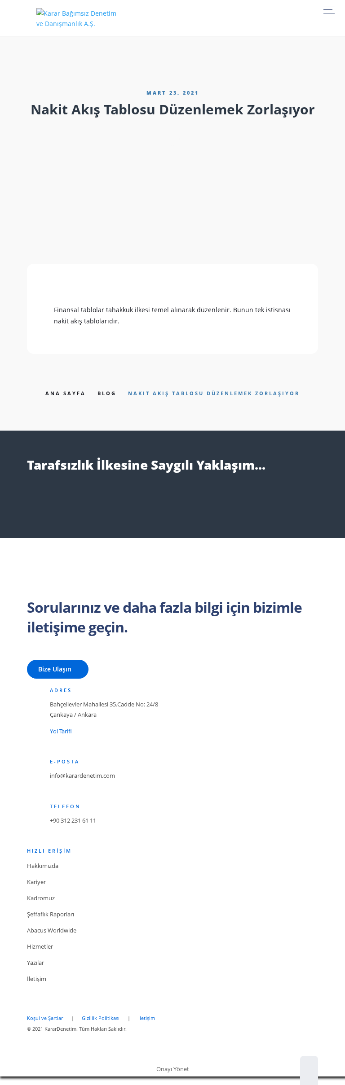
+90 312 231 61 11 (73, 820)
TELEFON (65, 806)
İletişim (146, 1018)
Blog (106, 393)
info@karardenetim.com (82, 775)
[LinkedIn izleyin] (77, 504)
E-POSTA (65, 761)
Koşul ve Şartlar (45, 1018)
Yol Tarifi (61, 731)
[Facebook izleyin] (30, 504)
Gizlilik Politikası (100, 1018)
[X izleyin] (53, 504)
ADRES (61, 690)
